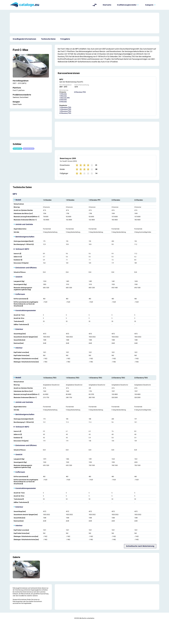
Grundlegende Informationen (24, 39)
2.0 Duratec (63, 100)
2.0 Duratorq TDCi (65, 113)
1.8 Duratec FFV (64, 98)
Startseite (107, 5)
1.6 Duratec (63, 94)
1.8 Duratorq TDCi (65, 111)
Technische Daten (48, 39)
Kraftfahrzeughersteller (126, 5)
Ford (16, 50)
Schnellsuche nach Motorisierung (140, 546)
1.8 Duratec (63, 96)
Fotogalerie (65, 39)
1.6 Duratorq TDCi (65, 107)
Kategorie (149, 5)
